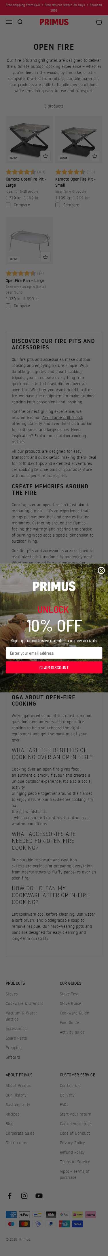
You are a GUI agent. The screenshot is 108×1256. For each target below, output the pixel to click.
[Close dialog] (101, 570)
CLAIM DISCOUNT (54, 667)
